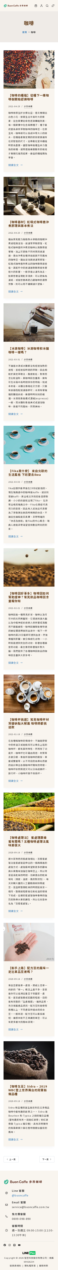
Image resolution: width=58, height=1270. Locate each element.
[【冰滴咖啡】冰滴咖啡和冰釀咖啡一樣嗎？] (29, 322)
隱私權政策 (30, 1265)
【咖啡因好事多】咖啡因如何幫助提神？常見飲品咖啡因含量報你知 (28, 597)
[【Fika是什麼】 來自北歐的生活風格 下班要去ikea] (29, 445)
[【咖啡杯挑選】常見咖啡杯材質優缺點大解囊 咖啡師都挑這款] (29, 694)
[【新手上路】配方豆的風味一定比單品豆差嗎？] (29, 942)
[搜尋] (47, 6)
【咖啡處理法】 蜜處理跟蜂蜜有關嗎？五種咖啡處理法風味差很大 (28, 841)
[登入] (41, 6)
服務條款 (43, 1265)
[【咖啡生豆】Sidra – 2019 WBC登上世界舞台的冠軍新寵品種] (29, 1060)
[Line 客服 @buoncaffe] (7, 1193)
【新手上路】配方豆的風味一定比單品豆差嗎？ (28, 970)
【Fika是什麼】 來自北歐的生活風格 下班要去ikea (28, 473)
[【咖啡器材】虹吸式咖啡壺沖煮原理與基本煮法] (29, 196)
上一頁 (12, 1159)
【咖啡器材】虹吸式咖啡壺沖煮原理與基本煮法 (28, 224)
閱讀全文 (13, 165)
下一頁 (45, 1159)
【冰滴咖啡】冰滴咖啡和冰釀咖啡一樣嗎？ (28, 350)
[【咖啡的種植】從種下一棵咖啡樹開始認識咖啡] (29, 69)
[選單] (53, 5)
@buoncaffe (20, 1195)
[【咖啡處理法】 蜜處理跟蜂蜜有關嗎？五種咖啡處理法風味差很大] (29, 812)
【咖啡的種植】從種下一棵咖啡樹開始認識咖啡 (28, 97)
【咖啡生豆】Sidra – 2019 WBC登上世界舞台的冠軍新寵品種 (27, 1090)
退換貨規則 (15, 1265)
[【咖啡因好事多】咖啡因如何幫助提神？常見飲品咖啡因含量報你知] (29, 567)
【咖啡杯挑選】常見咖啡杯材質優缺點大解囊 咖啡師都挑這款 (28, 723)
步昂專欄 (28, 106)
